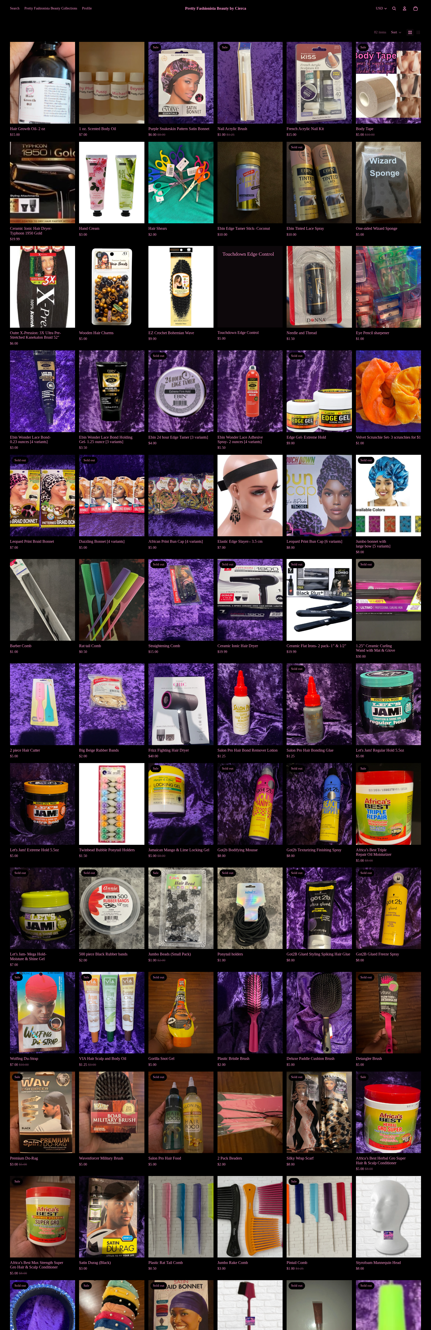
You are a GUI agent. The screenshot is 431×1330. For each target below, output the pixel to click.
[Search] (394, 8)
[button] (396, 32)
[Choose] (136, 115)
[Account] (404, 8)
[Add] (67, 115)
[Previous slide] (17, 82)
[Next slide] (67, 82)
